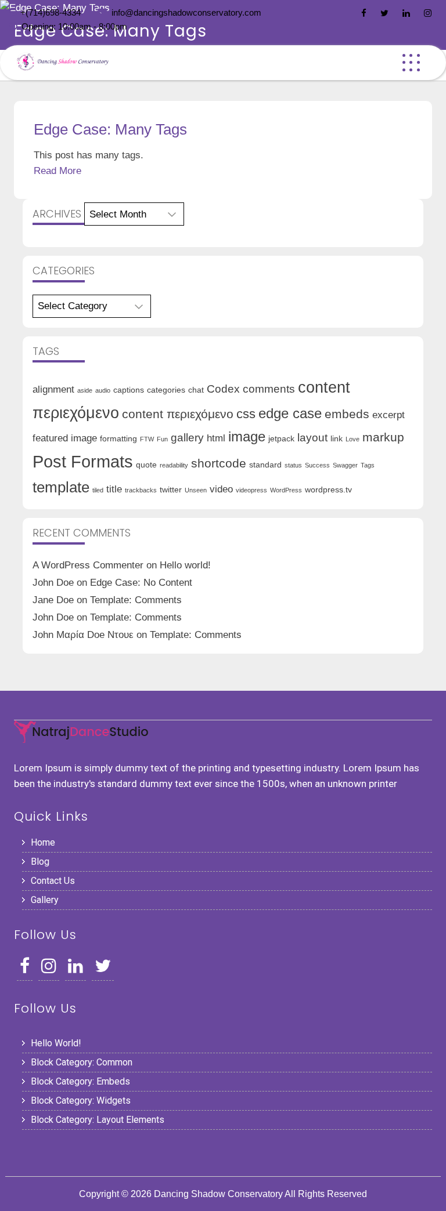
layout (312, 438)
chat (196, 389)
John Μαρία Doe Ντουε (83, 634)
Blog (40, 861)
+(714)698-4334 (50, 12)
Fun (162, 439)
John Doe (53, 582)
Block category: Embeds (80, 1081)
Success (317, 465)
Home (43, 842)
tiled (97, 490)
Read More (57, 170)
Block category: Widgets (81, 1100)
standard (265, 464)
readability (174, 465)
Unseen (196, 490)
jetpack (281, 438)
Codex (223, 389)
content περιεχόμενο (177, 413)
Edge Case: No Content (141, 582)
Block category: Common (81, 1062)
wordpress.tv (328, 489)
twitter (171, 489)
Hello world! (185, 565)
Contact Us (53, 880)
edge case (290, 413)
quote (146, 464)
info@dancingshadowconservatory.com (186, 12)
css (246, 414)
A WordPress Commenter (88, 565)
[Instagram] (427, 13)
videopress (251, 490)
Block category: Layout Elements (97, 1119)
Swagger (345, 465)
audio (102, 390)
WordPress (286, 490)
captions (128, 389)
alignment (53, 389)
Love (352, 439)
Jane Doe (53, 600)
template (61, 487)
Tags (368, 465)
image (246, 436)
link (336, 438)
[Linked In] (406, 13)
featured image (65, 438)
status (293, 465)
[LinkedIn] (75, 968)
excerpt (388, 414)
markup (383, 437)
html (216, 438)
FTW (147, 439)
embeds (347, 413)
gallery (187, 438)
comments (269, 389)
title (114, 489)
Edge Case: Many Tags (110, 129)
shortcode (218, 463)
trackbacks (141, 490)
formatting (118, 438)
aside (84, 390)
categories (166, 389)
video (221, 489)
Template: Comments (136, 600)
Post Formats (83, 461)
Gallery (45, 899)
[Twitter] (384, 13)
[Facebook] (363, 13)
